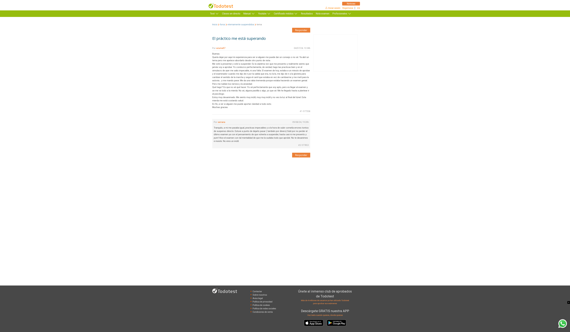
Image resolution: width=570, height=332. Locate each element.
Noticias (351, 3)
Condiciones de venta (263, 312)
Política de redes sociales (264, 308)
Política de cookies (261, 305)
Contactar (257, 291)
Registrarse (347, 8)
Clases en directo (231, 13)
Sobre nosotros (260, 295)
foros (222, 24)
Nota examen (322, 13)
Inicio (214, 24)
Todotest (223, 5)
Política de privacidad (262, 302)
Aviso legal (258, 298)
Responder (301, 30)
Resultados (307, 13)
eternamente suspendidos (241, 24)
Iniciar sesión (334, 8)
